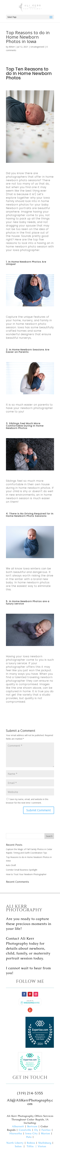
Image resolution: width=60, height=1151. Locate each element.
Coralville (25, 1129)
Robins (31, 1142)
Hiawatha (15, 1133)
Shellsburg (44, 1142)
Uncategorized (37, 46)
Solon (18, 1146)
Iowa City (31, 1133)
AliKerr (12, 46)
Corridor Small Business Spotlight (21, 869)
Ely (36, 1129)
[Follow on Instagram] (35, 994)
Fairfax (46, 1129)
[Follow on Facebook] (24, 994)
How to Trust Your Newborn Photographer (26, 874)
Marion (45, 1133)
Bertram (32, 1126)
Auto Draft (11, 865)
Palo (29, 1137)
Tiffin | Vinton (36, 1146)
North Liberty (15, 1142)
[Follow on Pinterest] (30, 994)
